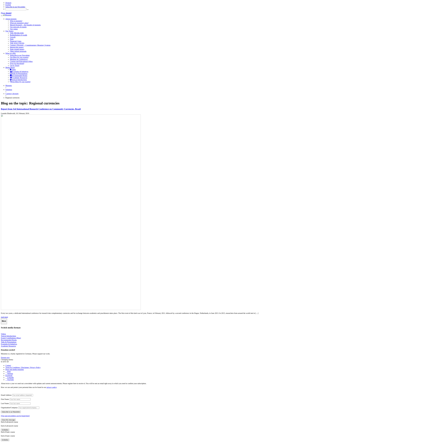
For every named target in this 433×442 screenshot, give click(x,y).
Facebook (8, 376)
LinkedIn (10, 378)
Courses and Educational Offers (21, 61)
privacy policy (52, 387)
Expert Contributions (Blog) (11, 338)
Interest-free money (17, 47)
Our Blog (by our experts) (19, 57)
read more (4, 317)
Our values (14, 29)
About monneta (10, 19)
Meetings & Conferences (19, 59)
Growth (12, 37)
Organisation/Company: (9, 408)
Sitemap (10, 374)
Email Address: (6, 395)
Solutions (8, 90)
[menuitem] (8, 3)
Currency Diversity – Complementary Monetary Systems (30, 45)
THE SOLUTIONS (17, 43)
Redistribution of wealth (18, 35)
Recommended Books (9, 340)
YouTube (10, 380)
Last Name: (5, 403)
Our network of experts (18, 27)
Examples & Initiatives (9, 344)
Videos (3, 334)
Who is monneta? (16, 21)
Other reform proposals (18, 51)
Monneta (8, 86)
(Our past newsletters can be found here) (15, 416)
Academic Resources (8, 346)
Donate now (5, 358)
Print (9, 372)
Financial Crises (15, 41)
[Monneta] (7, 15)
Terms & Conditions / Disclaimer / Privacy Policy (23, 367)
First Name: (5, 399)
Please (6, 13)
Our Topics (9, 31)
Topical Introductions (8, 336)
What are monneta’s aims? (19, 23)
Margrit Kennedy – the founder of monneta (25, 25)
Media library (10, 67)
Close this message (8, 420)
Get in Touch (14, 65)
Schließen (5, 430)
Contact (8, 365)
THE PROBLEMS (17, 33)
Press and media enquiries (14, 369)
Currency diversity (12, 94)
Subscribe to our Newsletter (15, 7)
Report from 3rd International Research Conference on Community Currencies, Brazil (41, 109)
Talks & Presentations (8, 342)
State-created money (17, 49)
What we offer (10, 53)
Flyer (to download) (17, 63)
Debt (11, 39)
